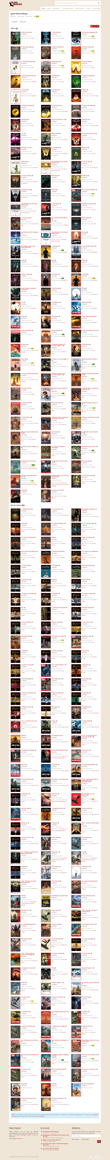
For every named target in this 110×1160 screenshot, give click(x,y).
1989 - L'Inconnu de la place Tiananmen (89, 910)
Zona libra (24, 119)
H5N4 (83, 288)
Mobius (33, 394)
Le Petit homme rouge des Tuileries (28, 288)
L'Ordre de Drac (86, 953)
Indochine (84, 175)
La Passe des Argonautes (89, 32)
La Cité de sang (25, 217)
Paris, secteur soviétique (89, 189)
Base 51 (23, 764)
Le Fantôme (55, 274)
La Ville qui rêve (25, 402)
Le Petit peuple (86, 61)
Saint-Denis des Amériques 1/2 (60, 1040)
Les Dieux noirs (25, 147)
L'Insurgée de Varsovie (27, 968)
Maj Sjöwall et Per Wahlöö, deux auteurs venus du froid (56, 1135)
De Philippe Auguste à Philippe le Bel (60, 1055)
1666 (53, 537)
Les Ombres (55, 90)
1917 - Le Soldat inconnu (28, 721)
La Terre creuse (86, 161)
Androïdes (94, 974)
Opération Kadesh (87, 607)
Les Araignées (55, 147)
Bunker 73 (84, 147)
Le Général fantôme (57, 551)
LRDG (22, 735)
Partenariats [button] (56, 8)
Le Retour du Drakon (57, 997)
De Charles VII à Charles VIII (89, 1054)
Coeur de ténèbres (26, 330)
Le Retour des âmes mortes (89, 417)
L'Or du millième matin (88, 246)
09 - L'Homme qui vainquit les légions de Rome (29, 852)
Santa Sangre (85, 217)
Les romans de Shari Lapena (51, 1148)
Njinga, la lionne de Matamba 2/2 (29, 432)
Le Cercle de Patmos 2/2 (88, 133)
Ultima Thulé (55, 133)
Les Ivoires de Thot (26, 837)
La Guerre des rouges (88, 105)
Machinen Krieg (25, 939)
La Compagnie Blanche (27, 924)
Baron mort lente (56, 402)
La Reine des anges (26, 47)
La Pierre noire (25, 579)
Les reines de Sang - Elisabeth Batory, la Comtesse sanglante (60, 484)
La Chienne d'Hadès (57, 953)
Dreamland (55, 75)
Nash (32, 38)
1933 (53, 968)
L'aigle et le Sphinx (87, 537)
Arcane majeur (95, 95)
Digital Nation (56, 61)
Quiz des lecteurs (79, 8)
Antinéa (84, 232)
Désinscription (85, 1139)
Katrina (54, 189)
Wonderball (64, 252)
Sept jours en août (57, 490)
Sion (22, 607)
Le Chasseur (55, 246)
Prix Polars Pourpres (68, 8)
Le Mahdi (23, 650)
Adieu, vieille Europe (87, 895)
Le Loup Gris (24, 997)
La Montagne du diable (88, 316)
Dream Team (55, 910)
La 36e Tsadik (55, 288)
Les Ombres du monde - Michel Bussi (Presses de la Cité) (55, 1144)
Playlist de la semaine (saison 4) (52, 1140)
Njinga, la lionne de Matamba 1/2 (90, 374)
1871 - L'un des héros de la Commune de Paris (89, 736)
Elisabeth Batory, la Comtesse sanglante (60, 476)
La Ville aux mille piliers (27, 693)
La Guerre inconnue (26, 665)
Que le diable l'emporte (88, 924)
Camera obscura (26, 417)
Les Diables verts (56, 735)
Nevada (63, 336)
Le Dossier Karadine (26, 105)
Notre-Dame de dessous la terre (89, 509)
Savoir (23, 260)
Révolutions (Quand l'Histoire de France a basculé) (59, 859)
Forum (49, 8)
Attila (53, 1083)
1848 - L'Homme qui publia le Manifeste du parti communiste (90, 780)
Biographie (14, 21)
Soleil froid (94, 294)
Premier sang (85, 997)
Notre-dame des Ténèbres (28, 551)
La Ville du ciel (25, 1011)
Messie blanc (24, 794)
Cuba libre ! (85, 119)
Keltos (63, 613)
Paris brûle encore (57, 679)
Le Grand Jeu (65, 139)
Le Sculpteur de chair (57, 808)
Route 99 (23, 359)
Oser (53, 260)
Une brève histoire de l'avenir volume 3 (60, 232)
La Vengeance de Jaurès (27, 750)
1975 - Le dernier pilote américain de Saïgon (27, 954)
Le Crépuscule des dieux (27, 593)
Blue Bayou (55, 175)
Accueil (43, 8)
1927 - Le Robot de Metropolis (90, 823)
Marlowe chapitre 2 (57, 982)
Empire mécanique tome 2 (89, 330)
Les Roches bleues (87, 47)
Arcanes (64, 53)
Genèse (23, 523)
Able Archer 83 (86, 302)
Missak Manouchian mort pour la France (90, 1040)
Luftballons (94, 308)
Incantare (24, 344)
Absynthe (84, 650)
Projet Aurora (85, 750)
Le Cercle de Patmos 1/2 (58, 119)
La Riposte (54, 823)
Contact (88, 8)
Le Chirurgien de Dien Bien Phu (60, 1011)
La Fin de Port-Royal (87, 475)
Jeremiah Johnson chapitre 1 (90, 359)
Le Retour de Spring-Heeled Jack (28, 476)
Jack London (55, 432)
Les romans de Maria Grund (50, 1131)
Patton (23, 1083)
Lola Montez (55, 316)
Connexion (95, 8)
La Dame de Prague (87, 75)
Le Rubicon (85, 1011)
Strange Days (85, 707)
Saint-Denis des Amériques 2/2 (29, 1054)
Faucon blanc (55, 866)
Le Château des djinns (58, 523)
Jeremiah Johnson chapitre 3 (90, 402)
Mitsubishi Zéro (86, 1026)
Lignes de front (65, 727)
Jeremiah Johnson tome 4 (89, 446)
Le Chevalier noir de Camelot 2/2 (60, 461)
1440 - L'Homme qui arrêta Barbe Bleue (28, 881)
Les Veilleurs (55, 593)
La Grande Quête (26, 636)
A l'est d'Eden (55, 32)
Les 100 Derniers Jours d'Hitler (29, 1040)
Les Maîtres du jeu (26, 707)
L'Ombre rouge (25, 808)
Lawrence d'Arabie (87, 1083)
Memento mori (25, 910)
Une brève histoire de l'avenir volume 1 (60, 162)
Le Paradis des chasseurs (89, 764)
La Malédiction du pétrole (59, 895)
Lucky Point (85, 579)
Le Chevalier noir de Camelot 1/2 (90, 432)
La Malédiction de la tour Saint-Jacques (28, 246)
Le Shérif (84, 274)
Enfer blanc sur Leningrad (59, 779)
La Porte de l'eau (86, 622)
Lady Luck (24, 161)
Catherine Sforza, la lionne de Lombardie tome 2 (60, 417)
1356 (22, 895)
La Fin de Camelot (26, 622)
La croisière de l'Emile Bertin (59, 217)
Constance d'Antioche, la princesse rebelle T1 (58, 345)
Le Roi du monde (56, 650)
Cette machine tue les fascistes (88, 794)
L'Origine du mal (25, 189)
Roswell (23, 866)
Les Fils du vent (25, 388)
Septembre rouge (87, 636)
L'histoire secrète (34, 843)
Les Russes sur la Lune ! (58, 636)
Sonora (63, 308)
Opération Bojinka (57, 693)
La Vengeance (55, 302)
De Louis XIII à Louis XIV (27, 1098)
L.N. (22, 302)
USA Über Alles (95, 756)
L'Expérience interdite (88, 203)
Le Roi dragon (55, 203)
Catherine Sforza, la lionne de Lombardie (90, 388)
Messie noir (24, 823)
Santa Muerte (86, 679)
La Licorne (24, 90)
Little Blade (33, 81)
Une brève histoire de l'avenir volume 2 (29, 204)
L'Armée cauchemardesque (28, 373)
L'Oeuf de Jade (56, 881)
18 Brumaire (55, 852)
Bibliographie (23, 21)
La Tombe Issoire (56, 509)
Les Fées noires (65, 515)
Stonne (54, 721)
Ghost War (64, 843)
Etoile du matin (25, 32)
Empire (63, 557)
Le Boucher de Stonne (27, 1026)
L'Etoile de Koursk (56, 939)
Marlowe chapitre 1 (87, 968)
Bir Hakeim (55, 764)
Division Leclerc (86, 808)
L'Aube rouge (55, 837)
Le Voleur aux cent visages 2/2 (29, 446)
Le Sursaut (54, 794)
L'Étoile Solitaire (56, 330)
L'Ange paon (85, 665)
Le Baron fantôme (57, 47)
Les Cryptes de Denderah (89, 881)
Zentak (93, 38)
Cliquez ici (30, 1135)
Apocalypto (55, 707)
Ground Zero (85, 693)
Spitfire (23, 982)
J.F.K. (22, 133)
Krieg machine (86, 837)
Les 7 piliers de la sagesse (89, 551)
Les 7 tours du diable (87, 939)
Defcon (23, 316)
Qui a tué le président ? (58, 665)
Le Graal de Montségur (88, 523)
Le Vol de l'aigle (86, 721)
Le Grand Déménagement (59, 750)
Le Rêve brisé (85, 344)
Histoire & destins (34, 974)
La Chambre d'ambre (88, 593)
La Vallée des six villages (58, 1026)
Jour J (93, 195)
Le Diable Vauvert (26, 509)
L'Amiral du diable (26, 679)
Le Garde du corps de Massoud (90, 982)
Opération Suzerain (87, 565)
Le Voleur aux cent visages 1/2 (60, 359)
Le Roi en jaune (56, 105)
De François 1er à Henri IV (89, 1069)
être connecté (41, 1116)
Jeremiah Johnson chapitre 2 (60, 388)
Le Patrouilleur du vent (27, 75)
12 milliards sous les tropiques (29, 232)
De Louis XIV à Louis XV (58, 1098)
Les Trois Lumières (26, 175)
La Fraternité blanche (27, 61)
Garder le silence (25, 274)
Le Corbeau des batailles (58, 607)
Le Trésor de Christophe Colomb (58, 447)
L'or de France (65, 225)
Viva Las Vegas (86, 461)
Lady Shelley (55, 565)
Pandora (84, 90)
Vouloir (84, 260)
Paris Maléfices (34, 253)
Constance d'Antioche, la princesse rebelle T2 (58, 374)
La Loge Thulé (25, 565)
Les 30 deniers (34, 266)
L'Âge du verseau (56, 622)
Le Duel (23, 490)
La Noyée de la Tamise (27, 461)
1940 (83, 852)
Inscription (76, 1139)
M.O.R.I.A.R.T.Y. (95, 336)
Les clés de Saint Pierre (27, 537)
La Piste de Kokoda (26, 779)
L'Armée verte (85, 866)
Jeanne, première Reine (58, 1069)
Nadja (53, 579)
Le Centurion (24, 1069)
